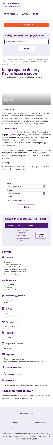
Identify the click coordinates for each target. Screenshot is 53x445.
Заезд (9, 183)
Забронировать (26, 25)
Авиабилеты (40, 422)
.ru (11, 5)
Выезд (10, 190)
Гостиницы (13, 422)
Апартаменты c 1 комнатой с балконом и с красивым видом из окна (24, 235)
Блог (13, 427)
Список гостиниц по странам (13, 59)
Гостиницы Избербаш (10, 62)
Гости (9, 197)
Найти (26, 49)
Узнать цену (41, 235)
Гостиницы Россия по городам (37, 59)
